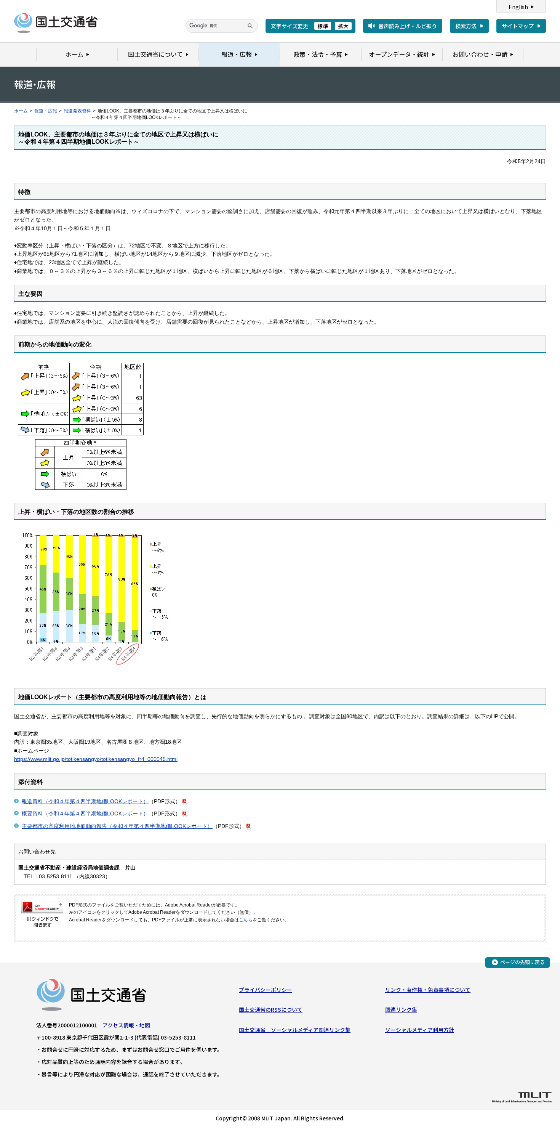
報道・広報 (45, 111)
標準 (322, 26)
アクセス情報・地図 (126, 1025)
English (518, 7)
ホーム (21, 111)
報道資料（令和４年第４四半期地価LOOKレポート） (85, 801)
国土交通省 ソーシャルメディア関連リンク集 (294, 1029)
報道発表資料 (77, 111)
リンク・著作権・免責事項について (427, 989)
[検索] (250, 25)
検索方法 (466, 26)
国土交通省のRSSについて (270, 1009)
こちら (246, 920)
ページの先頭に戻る (522, 962)
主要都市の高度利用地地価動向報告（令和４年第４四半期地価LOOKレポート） (117, 826)
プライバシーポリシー (265, 989)
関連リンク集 (401, 1009)
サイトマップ (518, 26)
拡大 (343, 26)
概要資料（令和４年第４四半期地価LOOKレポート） (85, 813)
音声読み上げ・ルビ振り (407, 26)
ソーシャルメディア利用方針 (419, 1029)
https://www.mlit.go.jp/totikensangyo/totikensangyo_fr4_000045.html (96, 759)
